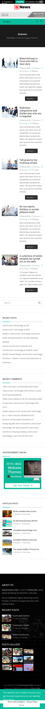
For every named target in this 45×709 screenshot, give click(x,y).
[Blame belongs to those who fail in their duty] (10, 58)
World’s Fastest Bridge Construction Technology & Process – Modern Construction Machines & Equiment (22, 358)
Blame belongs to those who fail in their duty (29, 61)
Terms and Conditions (16, 702)
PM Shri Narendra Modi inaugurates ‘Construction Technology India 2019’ (22, 403)
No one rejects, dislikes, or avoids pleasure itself (29, 209)
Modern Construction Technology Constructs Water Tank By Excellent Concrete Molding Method (21, 338)
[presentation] (40, 2)
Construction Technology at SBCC (16, 329)
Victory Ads (32, 590)
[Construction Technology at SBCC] (18, 651)
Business (37, 68)
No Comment (24, 71)
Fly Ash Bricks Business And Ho (25, 521)
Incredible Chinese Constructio (25, 540)
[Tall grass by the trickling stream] (10, 160)
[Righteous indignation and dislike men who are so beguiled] (10, 108)
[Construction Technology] (7, 667)
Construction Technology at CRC (15, 325)
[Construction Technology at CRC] (7, 651)
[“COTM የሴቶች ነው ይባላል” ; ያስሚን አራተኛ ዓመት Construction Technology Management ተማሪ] (18, 667)
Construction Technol (20, 616)
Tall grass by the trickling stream (28, 161)
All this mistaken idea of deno (24, 511)
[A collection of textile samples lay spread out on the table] (10, 256)
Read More (30, 99)
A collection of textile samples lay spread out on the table (31, 259)
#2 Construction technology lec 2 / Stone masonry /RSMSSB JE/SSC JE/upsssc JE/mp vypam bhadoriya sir (21, 415)
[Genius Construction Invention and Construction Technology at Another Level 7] (7, 659)
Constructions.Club (10, 590)
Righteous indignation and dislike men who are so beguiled (30, 112)
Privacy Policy (31, 702)
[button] (40, 21)
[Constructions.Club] (22, 7)
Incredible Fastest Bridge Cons (25, 530)
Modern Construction (20, 635)
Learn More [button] (8, 699)
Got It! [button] (21, 705)
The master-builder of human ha (26, 549)
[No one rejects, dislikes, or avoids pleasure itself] (10, 206)
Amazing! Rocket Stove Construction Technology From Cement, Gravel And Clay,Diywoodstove (21, 390)
